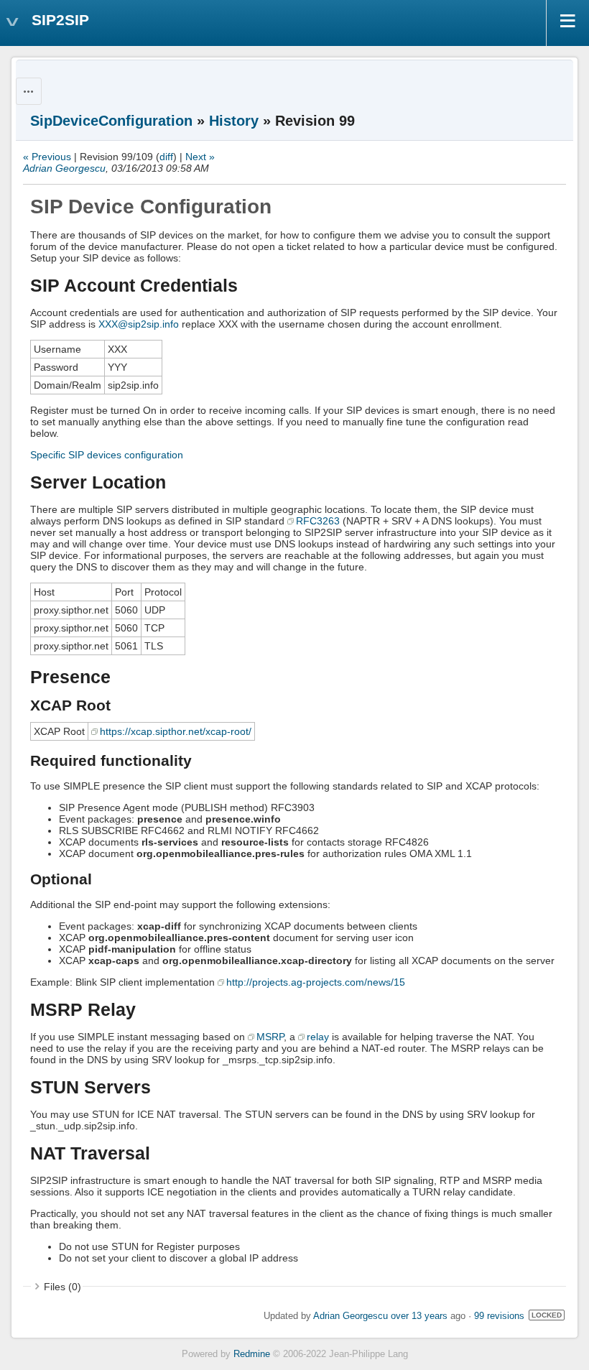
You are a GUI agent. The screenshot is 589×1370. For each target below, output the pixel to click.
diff (166, 156)
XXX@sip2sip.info (138, 324)
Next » (200, 156)
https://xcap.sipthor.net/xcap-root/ (175, 731)
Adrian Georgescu (64, 168)
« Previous (47, 156)
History (234, 121)
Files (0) (62, 1286)
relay (318, 1036)
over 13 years (419, 1316)
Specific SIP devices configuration (106, 454)
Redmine (251, 1354)
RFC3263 (318, 521)
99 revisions (499, 1316)
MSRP (270, 1036)
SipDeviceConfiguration (111, 121)
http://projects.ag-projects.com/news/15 (315, 982)
